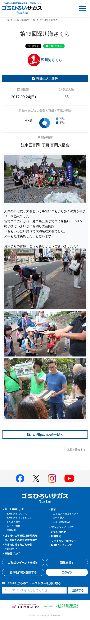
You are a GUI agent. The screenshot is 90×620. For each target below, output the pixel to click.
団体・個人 (58, 517)
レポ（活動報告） (62, 521)
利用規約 (56, 536)
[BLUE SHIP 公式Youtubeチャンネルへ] (69, 478)
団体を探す (67, 562)
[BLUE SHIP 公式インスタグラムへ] (52, 478)
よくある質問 (13, 521)
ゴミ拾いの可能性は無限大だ (21, 535)
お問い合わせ (58, 531)
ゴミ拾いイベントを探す (23, 562)
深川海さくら (51, 59)
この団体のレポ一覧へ (46, 434)
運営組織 (11, 530)
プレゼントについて (62, 527)
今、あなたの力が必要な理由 (21, 540)
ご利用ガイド (12, 549)
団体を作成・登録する (23, 572)
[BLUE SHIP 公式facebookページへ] (20, 478)
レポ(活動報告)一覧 (25, 20)
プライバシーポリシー (63, 540)
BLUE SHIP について (16, 513)
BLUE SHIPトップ (61, 545)
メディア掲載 (13, 525)
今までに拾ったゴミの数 (18, 544)
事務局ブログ (12, 553)
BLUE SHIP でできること (19, 517)
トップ (6, 20)
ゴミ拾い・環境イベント (65, 513)
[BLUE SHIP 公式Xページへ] (36, 478)
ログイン (66, 572)
